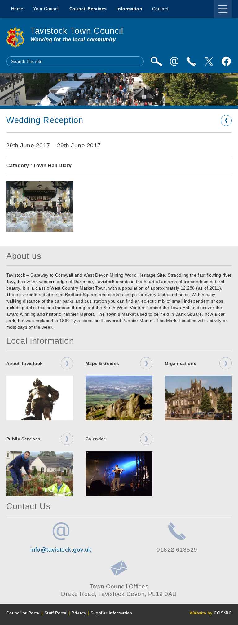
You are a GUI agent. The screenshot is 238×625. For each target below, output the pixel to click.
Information (129, 8)
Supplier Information (111, 612)
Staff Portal (55, 612)
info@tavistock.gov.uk (61, 549)
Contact (160, 8)
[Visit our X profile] (208, 61)
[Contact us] (191, 61)
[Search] (156, 61)
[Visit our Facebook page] (226, 61)
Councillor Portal (23, 612)
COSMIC (223, 612)
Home (17, 8)
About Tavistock (24, 363)
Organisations (180, 363)
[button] (39, 206)
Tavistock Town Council (76, 31)
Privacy (78, 612)
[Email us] (174, 61)
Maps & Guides (102, 363)
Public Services (23, 438)
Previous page (226, 120)
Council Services (88, 8)
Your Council (46, 8)
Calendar (95, 438)
